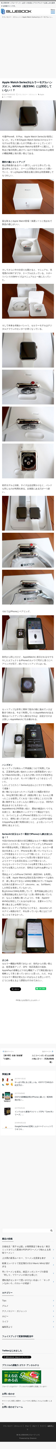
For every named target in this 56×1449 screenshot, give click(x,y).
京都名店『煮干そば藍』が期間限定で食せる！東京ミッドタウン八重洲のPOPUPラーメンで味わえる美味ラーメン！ (26, 1249)
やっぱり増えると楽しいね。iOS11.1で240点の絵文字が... (34, 1083)
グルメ (5, 1305)
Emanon (33, 1438)
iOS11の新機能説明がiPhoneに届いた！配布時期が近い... (34, 1098)
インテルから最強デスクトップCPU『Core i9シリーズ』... (34, 1113)
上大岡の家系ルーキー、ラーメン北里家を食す (24, 1258)
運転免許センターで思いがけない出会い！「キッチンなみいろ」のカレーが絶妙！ (26, 1282)
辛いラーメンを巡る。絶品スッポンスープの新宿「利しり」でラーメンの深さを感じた (25, 1273)
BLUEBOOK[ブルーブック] (29, 1435)
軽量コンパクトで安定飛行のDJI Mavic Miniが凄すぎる (26, 1265)
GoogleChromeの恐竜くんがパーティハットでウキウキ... (34, 1127)
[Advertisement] (28, 48)
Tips (4, 1300)
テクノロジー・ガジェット (27, 94)
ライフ (5, 1321)
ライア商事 (8, 97)
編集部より (7, 1326)
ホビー (5, 1316)
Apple (42, 94)
